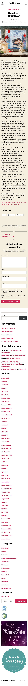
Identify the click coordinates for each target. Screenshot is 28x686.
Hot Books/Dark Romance (9, 558)
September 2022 (6, 535)
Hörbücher (4, 555)
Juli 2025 (4, 421)
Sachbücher (5, 585)
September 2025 (6, 415)
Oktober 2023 (5, 492)
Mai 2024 (4, 468)
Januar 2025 (5, 442)
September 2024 (6, 455)
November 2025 (6, 408)
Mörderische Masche (13, 358)
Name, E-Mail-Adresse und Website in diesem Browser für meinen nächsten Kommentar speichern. (14, 291)
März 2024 (4, 475)
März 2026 (4, 395)
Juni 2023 (4, 505)
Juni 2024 (4, 465)
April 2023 (4, 512)
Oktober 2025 (5, 411)
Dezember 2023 (6, 485)
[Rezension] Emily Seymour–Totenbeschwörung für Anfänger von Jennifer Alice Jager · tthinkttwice (12, 362)
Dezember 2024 (6, 445)
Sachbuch (4, 581)
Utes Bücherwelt (14, 3)
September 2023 (6, 495)
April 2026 (4, 391)
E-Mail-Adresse (5, 276)
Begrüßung (4, 548)
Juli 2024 (4, 462)
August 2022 (5, 539)
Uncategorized (6, 588)
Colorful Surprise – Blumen (9, 341)
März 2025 (4, 435)
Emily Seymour (6, 366)
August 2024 (5, 458)
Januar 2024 (5, 482)
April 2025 (4, 431)
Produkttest (5, 575)
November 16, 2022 (8, 22)
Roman (18, 9)
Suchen (3, 315)
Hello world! (22, 369)
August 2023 (5, 499)
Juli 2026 (4, 381)
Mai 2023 (4, 509)
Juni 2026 (4, 385)
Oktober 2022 (5, 532)
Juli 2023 (4, 502)
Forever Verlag (7, 225)
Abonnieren (21, 601)
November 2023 (6, 488)
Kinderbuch (5, 565)
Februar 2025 (5, 438)
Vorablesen (10, 227)
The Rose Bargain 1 (7, 331)
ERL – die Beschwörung (18, 355)
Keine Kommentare (21, 22)
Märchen (4, 571)
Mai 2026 (4, 388)
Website (3, 283)
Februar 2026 (5, 398)
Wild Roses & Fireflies (8, 328)
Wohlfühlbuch (17, 227)
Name (2, 269)
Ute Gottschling (16, 19)
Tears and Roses (6, 335)
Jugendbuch (5, 561)
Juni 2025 (4, 425)
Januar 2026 (5, 401)
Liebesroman (12, 9)
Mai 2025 (4, 428)
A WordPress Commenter (9, 369)
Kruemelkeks (5, 355)
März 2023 (4, 515)
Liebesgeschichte (15, 225)
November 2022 (6, 529)
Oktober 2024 (5, 452)
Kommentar (4, 256)
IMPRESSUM (5, 596)
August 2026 (5, 378)
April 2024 (4, 472)
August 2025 (5, 418)
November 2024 (6, 448)
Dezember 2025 (6, 405)
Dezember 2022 (6, 525)
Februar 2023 (5, 519)
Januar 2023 (5, 522)
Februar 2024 (5, 478)
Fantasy (3, 551)
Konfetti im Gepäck (7, 338)
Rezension (23, 225)
